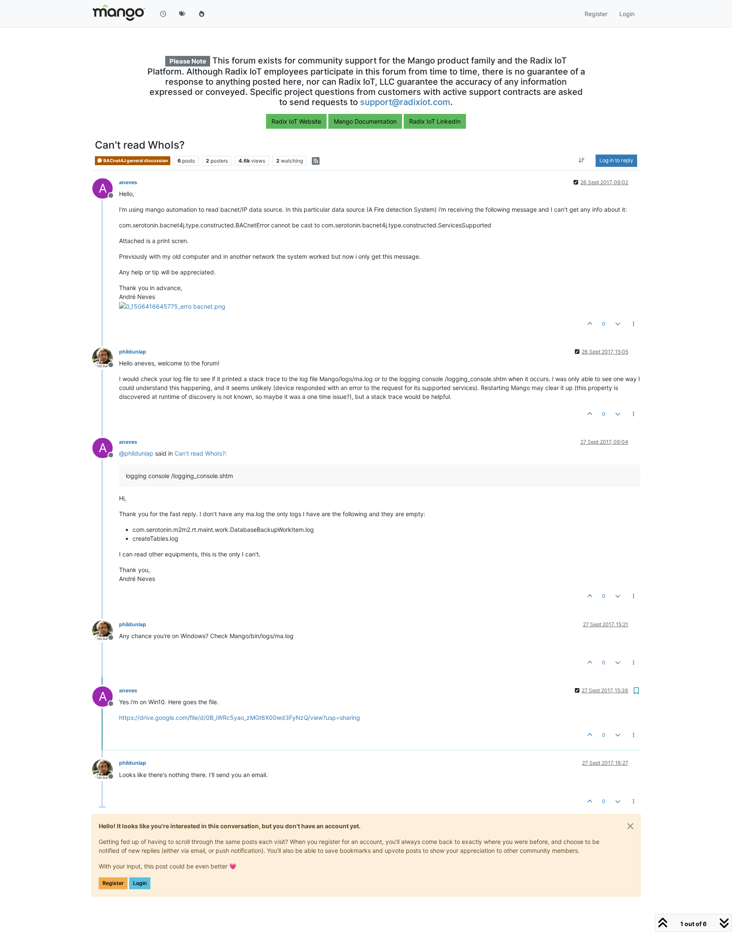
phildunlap (132, 351)
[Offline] (105, 357)
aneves (128, 182)
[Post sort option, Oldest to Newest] (582, 161)
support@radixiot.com (405, 102)
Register (113, 883)
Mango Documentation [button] (365, 121)
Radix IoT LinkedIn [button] (434, 121)
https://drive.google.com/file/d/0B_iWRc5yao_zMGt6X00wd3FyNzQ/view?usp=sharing (239, 717)
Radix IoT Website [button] (296, 121)
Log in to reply (616, 161)
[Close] (630, 826)
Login (140, 883)
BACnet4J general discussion (135, 160)
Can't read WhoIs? (200, 453)
